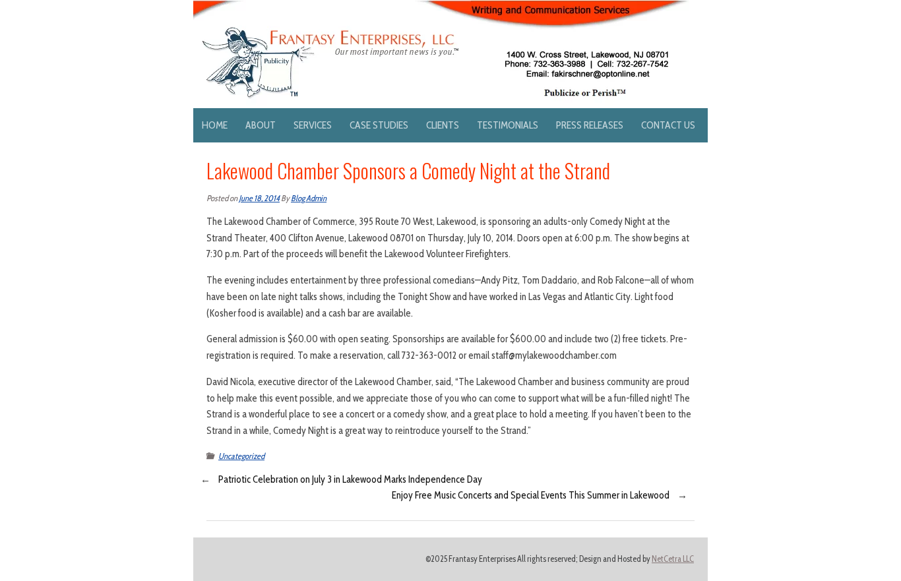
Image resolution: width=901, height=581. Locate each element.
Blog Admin (308, 198)
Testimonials (507, 125)
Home (215, 125)
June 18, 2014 (259, 198)
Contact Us (668, 125)
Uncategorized (241, 456)
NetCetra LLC (673, 559)
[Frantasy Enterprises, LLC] (441, 8)
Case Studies (379, 125)
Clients (442, 125)
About (260, 125)
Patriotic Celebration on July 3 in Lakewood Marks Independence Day (350, 479)
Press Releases (589, 125)
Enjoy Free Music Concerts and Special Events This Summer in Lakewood (530, 495)
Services (313, 125)
